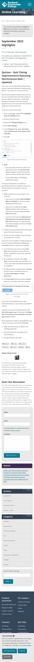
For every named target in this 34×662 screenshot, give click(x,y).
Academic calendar (7, 611)
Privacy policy (22, 629)
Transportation (22, 605)
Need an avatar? (15, 430)
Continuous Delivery (9, 531)
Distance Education (9, 540)
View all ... (8, 510)
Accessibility (21, 626)
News (5, 550)
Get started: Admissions (9, 604)
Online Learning (13, 12)
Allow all (22, 651)
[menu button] (29, 4)
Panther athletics (7, 629)
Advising (6, 521)
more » (15, 373)
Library (20, 608)
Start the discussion (21, 52)
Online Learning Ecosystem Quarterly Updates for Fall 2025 (15, 479)
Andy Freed (11, 52)
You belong (5, 626)
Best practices (8, 526)
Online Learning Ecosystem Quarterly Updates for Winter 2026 (16, 475)
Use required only (9, 651)
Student (6, 564)
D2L (5, 536)
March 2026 (8, 501)
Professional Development (11, 555)
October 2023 (20, 21)
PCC (3, 21)
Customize (7, 657)
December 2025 (9, 505)
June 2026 (7, 496)
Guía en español (6, 632)
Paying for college (7, 608)
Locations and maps (24, 602)
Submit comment (11, 455)
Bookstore (21, 611)
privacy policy (26, 645)
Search (7, 581)
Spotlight (6, 560)
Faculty (6, 545)
